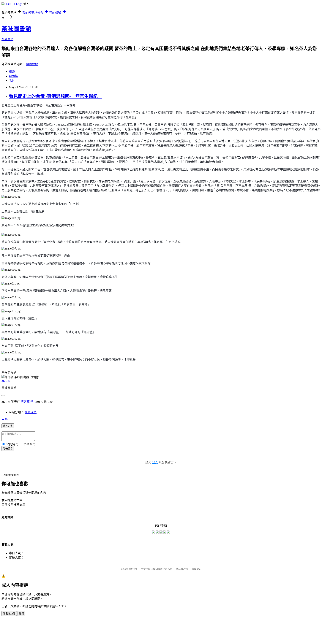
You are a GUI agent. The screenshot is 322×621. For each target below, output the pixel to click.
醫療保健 (32, 64)
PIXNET (133, 569)
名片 (12, 80)
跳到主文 (7, 39)
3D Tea (5, 380)
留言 (33, 401)
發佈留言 (8, 448)
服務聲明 (196, 569)
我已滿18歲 (9, 613)
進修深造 (31, 412)
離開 (21, 613)
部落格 (13, 76)
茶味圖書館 (16, 29)
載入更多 (8, 426)
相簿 (12, 71)
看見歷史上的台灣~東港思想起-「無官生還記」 (55, 96)
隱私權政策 (182, 569)
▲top (4, 418)
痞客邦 (25, 401)
